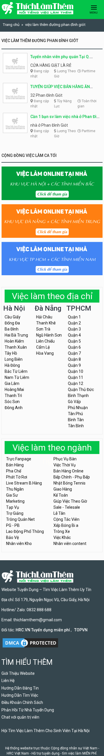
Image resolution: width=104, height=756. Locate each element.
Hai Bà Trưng (16, 335)
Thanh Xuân (16, 347)
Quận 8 (74, 359)
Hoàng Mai (14, 389)
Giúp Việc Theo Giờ (70, 501)
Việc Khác (62, 537)
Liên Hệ (7, 680)
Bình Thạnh (78, 395)
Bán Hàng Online (68, 471)
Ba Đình (11, 329)
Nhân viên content (69, 543)
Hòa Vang (45, 353)
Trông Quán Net (20, 519)
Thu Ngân (15, 489)
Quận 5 (74, 341)
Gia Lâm (12, 383)
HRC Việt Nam (18, 753)
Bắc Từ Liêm (16, 371)
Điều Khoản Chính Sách (22, 702)
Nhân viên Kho (19, 543)
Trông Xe (61, 531)
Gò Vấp (74, 401)
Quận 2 (74, 323)
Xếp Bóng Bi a (65, 525)
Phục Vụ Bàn (65, 459)
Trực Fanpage (18, 459)
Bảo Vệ (12, 537)
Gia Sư (12, 495)
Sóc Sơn (12, 401)
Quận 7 (74, 353)
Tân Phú (75, 413)
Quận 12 (75, 383)
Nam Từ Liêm (17, 377)
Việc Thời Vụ (64, 465)
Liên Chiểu (45, 341)
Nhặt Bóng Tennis (69, 483)
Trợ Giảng (14, 513)
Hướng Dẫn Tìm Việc (19, 695)
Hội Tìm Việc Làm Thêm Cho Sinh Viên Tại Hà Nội (45, 730)
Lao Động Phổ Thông (25, 531)
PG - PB (13, 525)
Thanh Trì (13, 395)
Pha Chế (13, 471)
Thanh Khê (46, 323)
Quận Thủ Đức (81, 389)
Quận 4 (74, 335)
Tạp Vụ (12, 507)
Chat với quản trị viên (20, 717)
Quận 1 (74, 317)
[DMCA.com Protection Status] (30, 642)
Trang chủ (11, 24)
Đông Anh (14, 407)
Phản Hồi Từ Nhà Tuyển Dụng (27, 710)
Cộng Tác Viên (66, 519)
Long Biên (14, 359)
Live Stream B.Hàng (24, 483)
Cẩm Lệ (43, 347)
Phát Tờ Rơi (16, 477)
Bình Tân (76, 419)
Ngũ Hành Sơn (49, 335)
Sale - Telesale (66, 507)
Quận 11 (75, 377)
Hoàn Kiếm (14, 341)
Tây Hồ (11, 353)
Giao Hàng (62, 489)
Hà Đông (12, 365)
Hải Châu (44, 317)
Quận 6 (74, 347)
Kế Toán (60, 495)
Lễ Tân (59, 513)
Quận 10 (75, 371)
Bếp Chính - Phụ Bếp (71, 477)
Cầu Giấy (13, 317)
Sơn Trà (43, 329)
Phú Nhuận (78, 407)
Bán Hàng (15, 465)
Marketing (15, 501)
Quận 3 (74, 329)
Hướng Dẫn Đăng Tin (20, 688)
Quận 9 (74, 365)
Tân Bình (76, 425)
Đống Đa (12, 323)
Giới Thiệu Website (18, 673)
